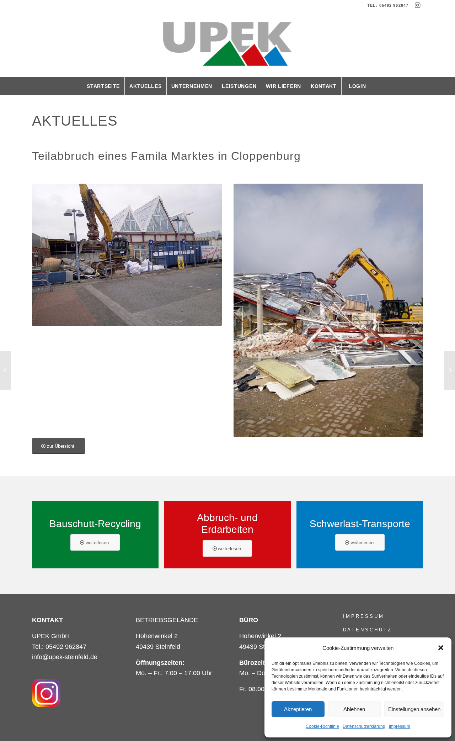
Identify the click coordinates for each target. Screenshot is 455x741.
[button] (440, 647)
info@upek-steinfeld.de (64, 657)
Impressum (399, 726)
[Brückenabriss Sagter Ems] (449, 370)
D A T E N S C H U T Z (367, 629)
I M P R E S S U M (363, 616)
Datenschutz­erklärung (364, 726)
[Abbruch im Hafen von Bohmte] (5, 370)
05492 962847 (393, 5)
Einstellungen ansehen (414, 709)
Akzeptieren (298, 709)
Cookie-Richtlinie (322, 726)
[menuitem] (103, 86)
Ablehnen (354, 709)
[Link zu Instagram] (417, 5)
